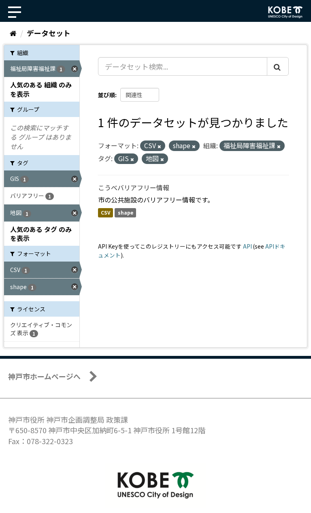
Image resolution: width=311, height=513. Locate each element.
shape (125, 212)
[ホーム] (13, 33)
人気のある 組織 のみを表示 (41, 89)
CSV (105, 212)
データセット (48, 33)
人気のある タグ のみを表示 (41, 233)
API (247, 246)
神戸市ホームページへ (44, 376)
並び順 (106, 95)
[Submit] (278, 66)
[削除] (159, 146)
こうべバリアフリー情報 (133, 187)
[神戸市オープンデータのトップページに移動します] (285, 12)
